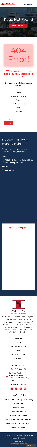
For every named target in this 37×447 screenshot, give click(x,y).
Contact (18, 111)
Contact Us (17, 26)
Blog (18, 107)
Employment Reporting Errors (18, 419)
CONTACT (18, 359)
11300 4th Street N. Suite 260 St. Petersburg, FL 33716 (19, 161)
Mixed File (18, 404)
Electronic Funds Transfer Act (18, 423)
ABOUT (18, 351)
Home (18, 93)
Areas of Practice (18, 96)
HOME (18, 343)
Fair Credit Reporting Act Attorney (18, 400)
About (18, 100)
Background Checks (18, 415)
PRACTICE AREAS (18, 347)
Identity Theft (18, 408)
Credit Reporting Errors (19, 411)
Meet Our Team (18, 104)
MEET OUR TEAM (18, 355)
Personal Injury (18, 427)
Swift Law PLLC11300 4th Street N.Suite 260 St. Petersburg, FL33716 (20, 376)
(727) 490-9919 (25, 4)
